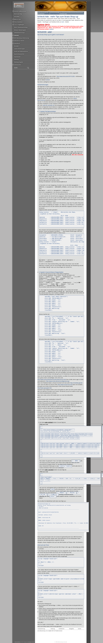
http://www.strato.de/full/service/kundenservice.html (51, 379)
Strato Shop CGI (54, 14)
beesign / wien (31, 642)
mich (62, 22)
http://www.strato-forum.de (65, 384)
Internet (47, 14)
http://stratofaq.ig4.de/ (76, 383)
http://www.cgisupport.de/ (44, 388)
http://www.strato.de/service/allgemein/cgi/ (57, 381)
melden (51, 29)
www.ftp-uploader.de (48, 105)
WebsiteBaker (18, 642)
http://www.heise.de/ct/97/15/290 (65, 76)
